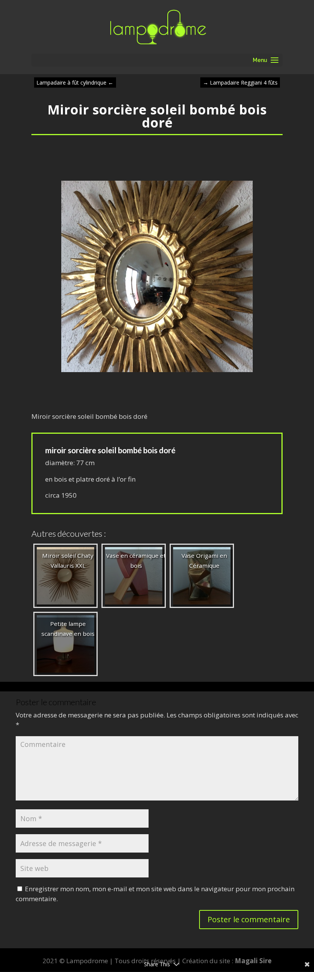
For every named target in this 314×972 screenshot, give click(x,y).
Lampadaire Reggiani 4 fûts (240, 82)
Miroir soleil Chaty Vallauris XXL (67, 560)
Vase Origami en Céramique (204, 560)
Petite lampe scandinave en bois (68, 628)
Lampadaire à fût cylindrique (74, 82)
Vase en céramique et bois (136, 560)
